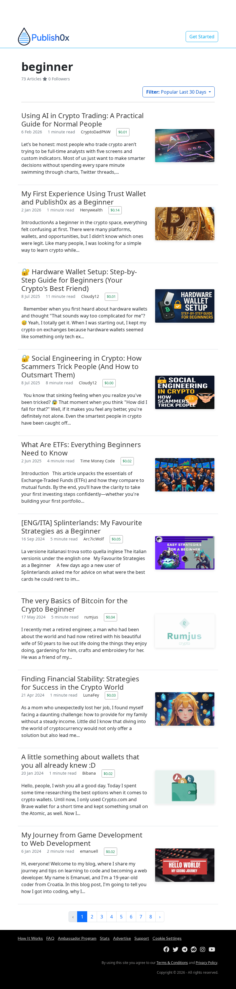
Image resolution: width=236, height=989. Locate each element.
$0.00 (108, 382)
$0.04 (110, 617)
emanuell (89, 851)
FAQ (50, 938)
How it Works (30, 938)
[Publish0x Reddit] (194, 949)
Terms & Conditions (172, 962)
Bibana (89, 773)
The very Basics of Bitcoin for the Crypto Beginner (74, 605)
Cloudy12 (90, 296)
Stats (105, 938)
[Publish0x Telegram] (185, 949)
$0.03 (111, 695)
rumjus (91, 617)
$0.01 (122, 132)
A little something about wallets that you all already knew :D (80, 761)
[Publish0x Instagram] (203, 949)
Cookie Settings (167, 938)
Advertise (122, 938)
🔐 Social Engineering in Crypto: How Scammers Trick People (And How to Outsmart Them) (81, 366)
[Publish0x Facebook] (167, 949)
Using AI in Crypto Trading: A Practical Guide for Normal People (82, 119)
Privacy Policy (206, 962)
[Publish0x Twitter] (176, 949)
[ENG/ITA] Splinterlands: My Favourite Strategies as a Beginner (81, 527)
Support (141, 938)
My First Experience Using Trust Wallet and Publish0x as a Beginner (83, 198)
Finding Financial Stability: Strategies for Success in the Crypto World (80, 683)
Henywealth (92, 210)
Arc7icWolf (94, 539)
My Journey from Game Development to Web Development (81, 839)
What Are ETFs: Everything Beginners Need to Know (81, 448)
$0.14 (115, 210)
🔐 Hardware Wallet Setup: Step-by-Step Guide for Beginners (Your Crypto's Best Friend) (79, 280)
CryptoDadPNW (96, 132)
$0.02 (127, 461)
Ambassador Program (77, 938)
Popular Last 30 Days (177, 92)
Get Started (201, 36)
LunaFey (91, 695)
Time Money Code (98, 461)
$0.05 (116, 539)
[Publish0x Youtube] (213, 949)
